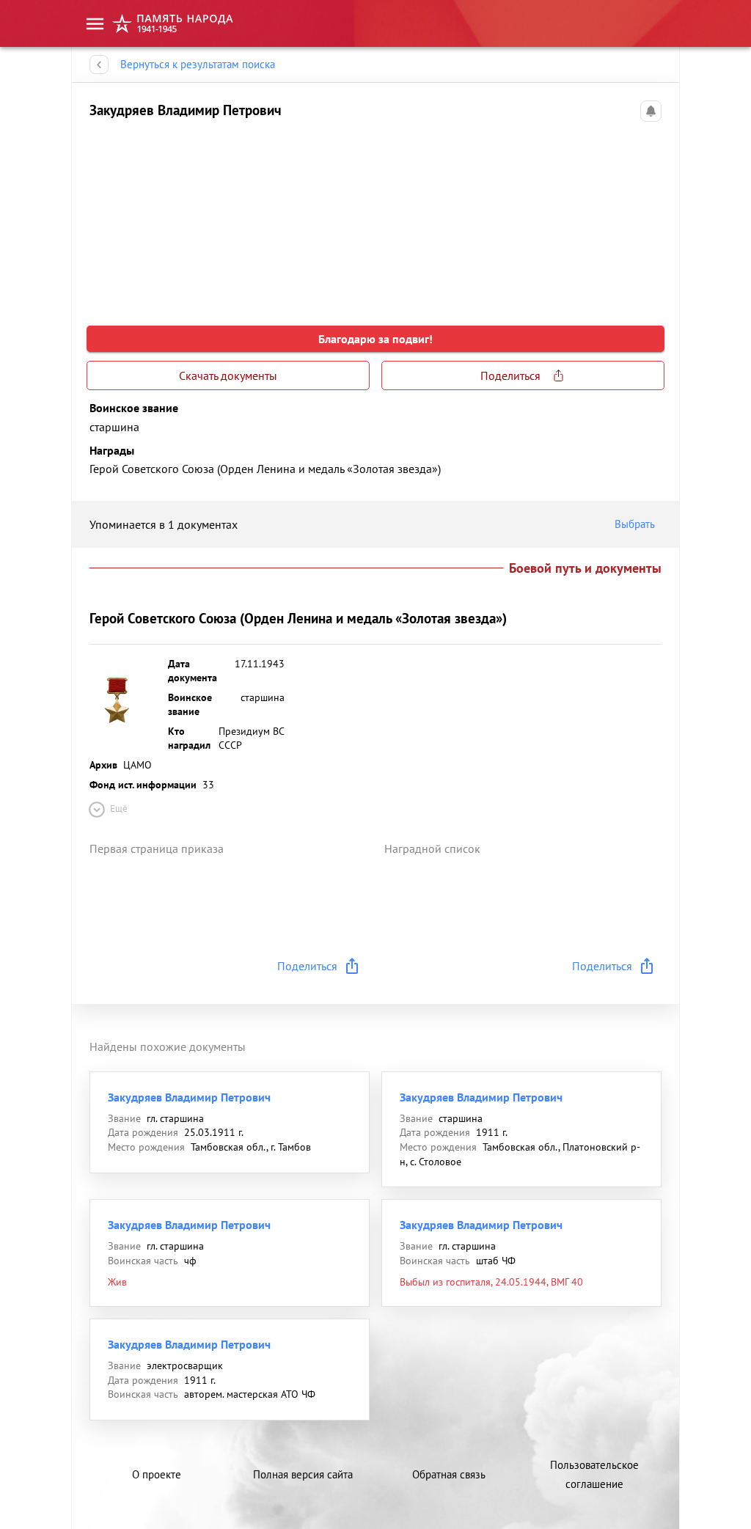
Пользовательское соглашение (594, 1474)
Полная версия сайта (303, 1474)
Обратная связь (449, 1474)
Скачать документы (228, 375)
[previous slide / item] (101, 217)
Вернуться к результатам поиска (197, 64)
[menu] (95, 23)
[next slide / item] (650, 217)
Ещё (119, 808)
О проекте (156, 1474)
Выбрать (635, 524)
